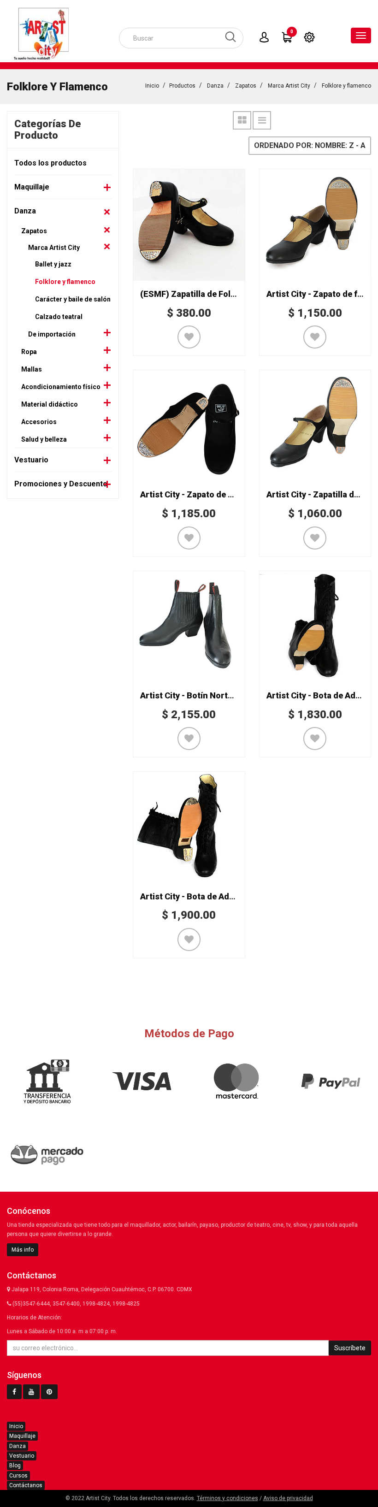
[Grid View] (242, 120)
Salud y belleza (44, 439)
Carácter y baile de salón (73, 299)
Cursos (18, 1475)
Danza (215, 86)
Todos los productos (50, 163)
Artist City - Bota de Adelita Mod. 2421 (214, 896)
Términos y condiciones (227, 1498)
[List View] (262, 120)
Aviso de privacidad (288, 1498)
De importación (52, 334)
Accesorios (39, 422)
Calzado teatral (59, 316)
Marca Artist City (289, 86)
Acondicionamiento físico (60, 386)
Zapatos (245, 86)
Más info (23, 1250)
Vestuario (31, 459)
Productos (182, 86)
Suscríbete (350, 1348)
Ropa (29, 351)
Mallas (31, 369)
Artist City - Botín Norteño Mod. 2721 (212, 695)
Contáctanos (25, 1485)
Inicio (152, 86)
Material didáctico (49, 404)
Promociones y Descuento (60, 483)
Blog (15, 1465)
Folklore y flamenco (346, 86)
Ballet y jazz (53, 264)
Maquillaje (31, 187)
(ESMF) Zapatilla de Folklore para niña (214, 294)
